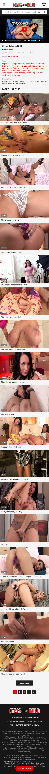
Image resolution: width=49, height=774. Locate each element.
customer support (31, 717)
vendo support (16, 725)
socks (36, 68)
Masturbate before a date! (11, 252)
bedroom (40, 63)
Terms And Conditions (16, 721)
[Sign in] (44, 4)
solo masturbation (10, 73)
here (9, 761)
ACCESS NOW (24, 768)
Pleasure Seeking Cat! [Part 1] (13, 674)
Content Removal (31, 725)
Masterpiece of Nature (10, 220)
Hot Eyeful (5, 544)
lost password (16, 717)
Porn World (13, 56)
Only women (18, 68)
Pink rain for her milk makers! (13, 350)
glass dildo (21, 66)
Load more (24, 683)
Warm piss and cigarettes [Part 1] (14, 479)
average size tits (17, 63)
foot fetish (10, 66)
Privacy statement (34, 721)
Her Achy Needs (7, 641)
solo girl (26, 70)
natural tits (7, 68)
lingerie (5, 63)
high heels (32, 66)
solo (42, 68)
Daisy (11, 49)
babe (28, 63)
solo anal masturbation (12, 70)
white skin (16, 75)
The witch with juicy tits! (11, 317)
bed (33, 63)
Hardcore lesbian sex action (12, 155)
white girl (6, 75)
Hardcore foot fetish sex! (11, 447)
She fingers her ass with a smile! (14, 285)
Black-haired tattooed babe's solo (14, 382)
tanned (22, 73)
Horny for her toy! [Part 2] (11, 512)
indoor (40, 66)
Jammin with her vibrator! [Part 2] (14, 609)
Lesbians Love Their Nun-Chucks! (14, 123)
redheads (29, 68)
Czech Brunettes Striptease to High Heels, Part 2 (21, 576)
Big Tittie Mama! (7, 414)
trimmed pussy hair (35, 73)
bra (3, 66)
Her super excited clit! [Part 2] (13, 187)
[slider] (13, 40)
